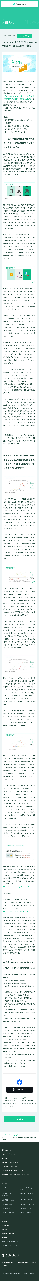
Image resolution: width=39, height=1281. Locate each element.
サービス (4, 1184)
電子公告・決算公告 (8, 1233)
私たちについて (6, 1150)
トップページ (6, 1135)
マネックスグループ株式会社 (10, 1241)
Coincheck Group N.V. (9, 1245)
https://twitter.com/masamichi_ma (15, 911)
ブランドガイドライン (8, 1154)
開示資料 (4, 1229)
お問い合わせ (6, 1225)
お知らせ (17, 1135)
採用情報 (4, 1221)
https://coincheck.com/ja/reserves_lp (16, 887)
